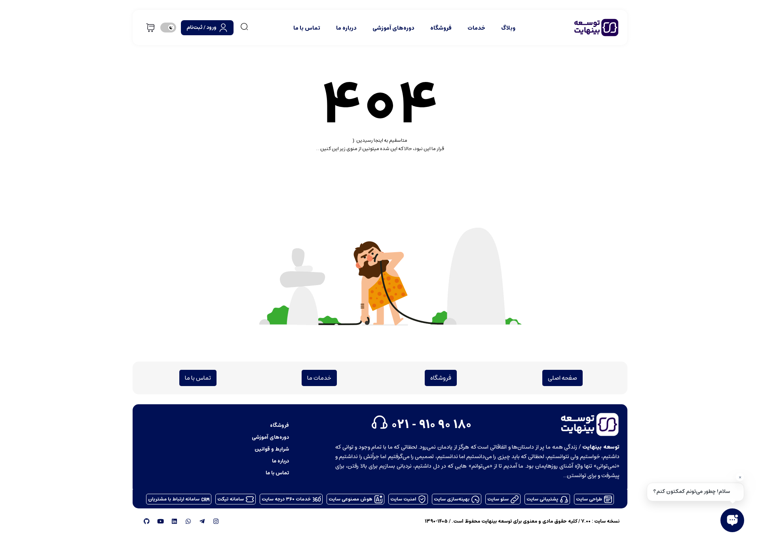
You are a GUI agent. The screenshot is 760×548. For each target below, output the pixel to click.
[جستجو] (244, 26)
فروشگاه (441, 28)
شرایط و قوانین (272, 449)
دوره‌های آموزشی (393, 28)
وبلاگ (508, 28)
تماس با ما (306, 28)
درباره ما (346, 28)
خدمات (476, 28)
